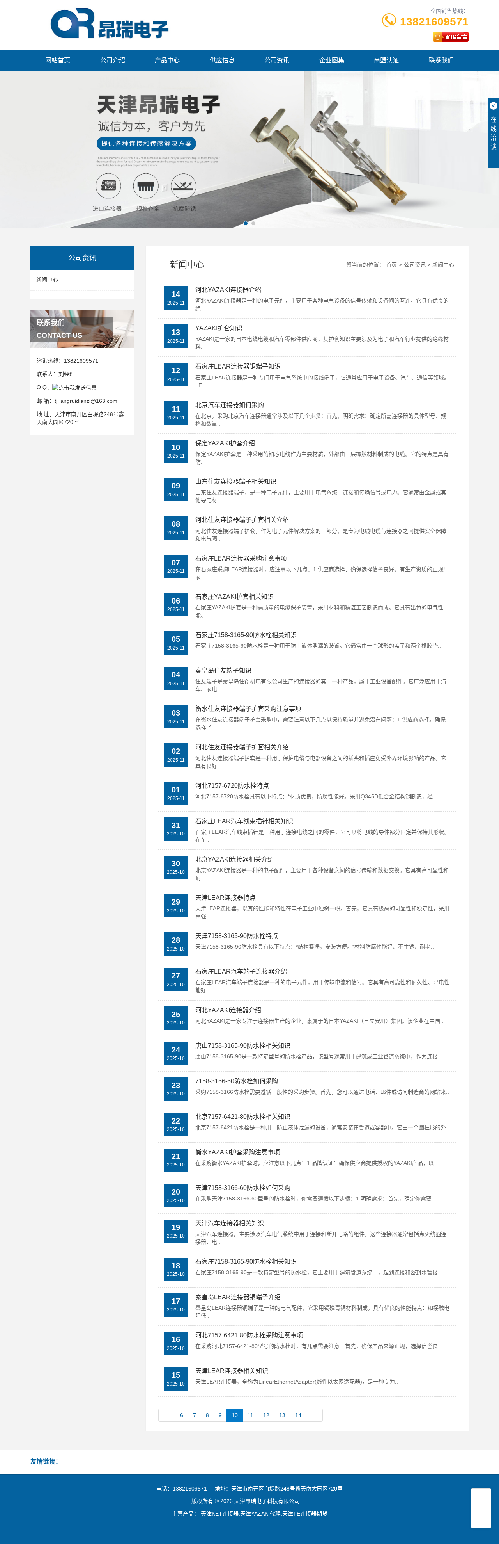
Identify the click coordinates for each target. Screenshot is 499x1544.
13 (282, 1415)
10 (235, 1415)
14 (298, 1415)
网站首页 (57, 60)
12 (266, 1415)
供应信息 (222, 60)
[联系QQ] (74, 387)
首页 (391, 265)
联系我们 (441, 60)
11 (250, 1415)
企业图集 (331, 60)
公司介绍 (112, 60)
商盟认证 (386, 60)
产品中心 (167, 60)
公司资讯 (276, 60)
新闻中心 (47, 279)
